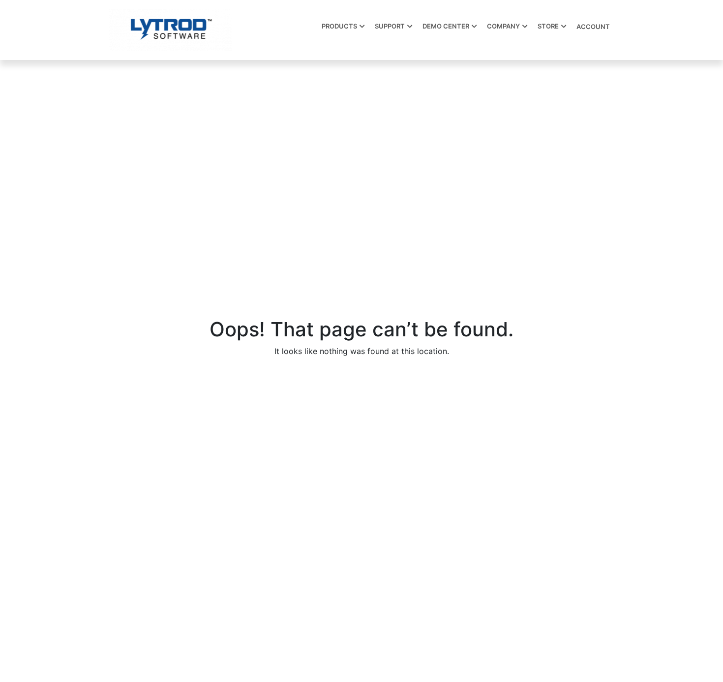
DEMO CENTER (445, 26)
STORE (548, 26)
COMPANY (503, 26)
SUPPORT (390, 26)
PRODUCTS (339, 26)
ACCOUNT (593, 26)
